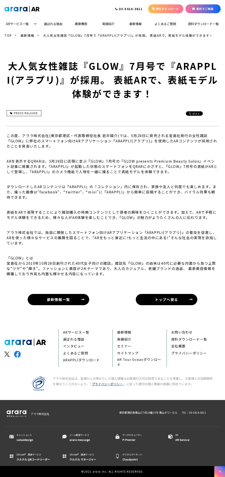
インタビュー (74, 346)
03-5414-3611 (131, 9)
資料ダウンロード (167, 9)
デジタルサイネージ (132, 457)
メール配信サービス (79, 437)
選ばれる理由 (53, 24)
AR (182, 437)
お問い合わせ (182, 332)
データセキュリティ (132, 437)
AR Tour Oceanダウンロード (139, 362)
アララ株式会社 (40, 414)
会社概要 (178, 346)
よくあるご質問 (165, 24)
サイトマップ (128, 353)
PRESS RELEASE (26, 113)
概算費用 (81, 24)
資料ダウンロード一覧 (203, 24)
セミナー (124, 346)
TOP (8, 35)
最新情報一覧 (58, 299)
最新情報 (135, 24)
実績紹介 (108, 24)
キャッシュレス (24, 437)
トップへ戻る (166, 299)
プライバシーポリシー (189, 353)
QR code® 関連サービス (33, 457)
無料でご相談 (205, 9)
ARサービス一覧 (17, 24)
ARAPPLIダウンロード (81, 360)
